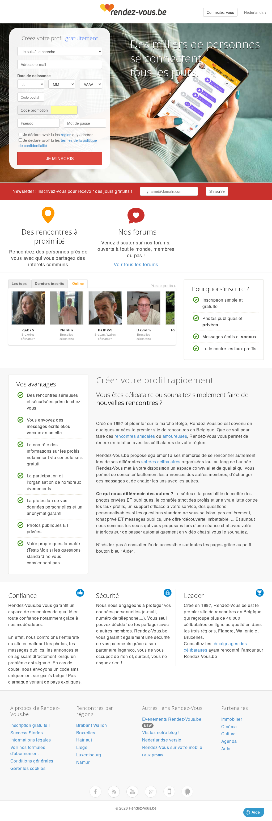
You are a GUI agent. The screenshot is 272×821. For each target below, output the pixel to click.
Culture (228, 734)
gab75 (28, 330)
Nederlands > (255, 12)
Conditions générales (31, 761)
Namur (83, 762)
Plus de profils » (163, 286)
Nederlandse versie (161, 740)
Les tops (19, 284)
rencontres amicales (134, 436)
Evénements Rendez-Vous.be (171, 719)
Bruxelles (85, 733)
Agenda (229, 741)
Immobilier (231, 719)
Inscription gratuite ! (30, 725)
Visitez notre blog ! (161, 732)
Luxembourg (88, 755)
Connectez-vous (220, 12)
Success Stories (26, 733)
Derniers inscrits (49, 284)
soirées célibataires (161, 462)
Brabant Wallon (91, 725)
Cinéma (229, 726)
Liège (81, 747)
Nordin (66, 330)
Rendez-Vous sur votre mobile (172, 747)
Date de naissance (34, 75)
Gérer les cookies (27, 768)
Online (78, 284)
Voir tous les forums (136, 264)
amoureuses (175, 436)
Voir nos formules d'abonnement (27, 750)
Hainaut (84, 740)
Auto (226, 748)
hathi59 (105, 330)
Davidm (144, 330)
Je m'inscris (60, 158)
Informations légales (30, 740)
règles (66, 134)
